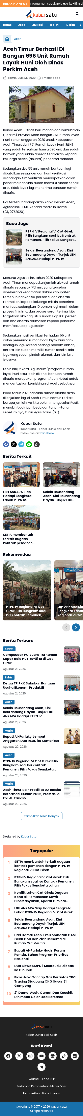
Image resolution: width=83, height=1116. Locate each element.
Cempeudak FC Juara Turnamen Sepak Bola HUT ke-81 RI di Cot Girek (30, 659)
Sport (9, 649)
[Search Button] (78, 14)
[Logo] (41, 1026)
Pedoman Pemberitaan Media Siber (41, 1086)
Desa (21, 25)
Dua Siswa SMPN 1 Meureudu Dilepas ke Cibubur (44, 968)
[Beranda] (7, 39)
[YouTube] (41, 1056)
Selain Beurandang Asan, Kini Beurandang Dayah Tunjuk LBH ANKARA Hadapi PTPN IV (50, 254)
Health (54, 25)
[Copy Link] (37, 444)
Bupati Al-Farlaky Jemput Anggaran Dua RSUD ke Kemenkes (31, 739)
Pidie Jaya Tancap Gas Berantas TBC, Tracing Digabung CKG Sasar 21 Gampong (45, 981)
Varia (9, 731)
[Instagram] (30, 1056)
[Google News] (53, 1056)
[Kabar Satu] (41, 14)
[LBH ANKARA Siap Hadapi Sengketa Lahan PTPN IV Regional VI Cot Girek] (21, 474)
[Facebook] (6, 444)
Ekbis (8, 677)
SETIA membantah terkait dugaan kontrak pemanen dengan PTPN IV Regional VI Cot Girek (20, 539)
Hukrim (70, 25)
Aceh (8, 702)
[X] (14, 444)
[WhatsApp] (29, 444)
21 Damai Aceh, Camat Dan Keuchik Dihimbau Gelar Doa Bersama (43, 995)
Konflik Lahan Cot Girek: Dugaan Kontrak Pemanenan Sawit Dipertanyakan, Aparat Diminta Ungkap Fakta (41, 897)
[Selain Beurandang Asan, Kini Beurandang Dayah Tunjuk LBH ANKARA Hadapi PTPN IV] (14, 256)
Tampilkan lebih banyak (41, 816)
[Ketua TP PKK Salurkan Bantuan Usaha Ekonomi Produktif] (72, 683)
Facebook (47, 433)
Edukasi (37, 25)
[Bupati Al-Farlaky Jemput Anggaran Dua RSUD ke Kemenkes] (72, 736)
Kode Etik (48, 1079)
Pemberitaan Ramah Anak (41, 1093)
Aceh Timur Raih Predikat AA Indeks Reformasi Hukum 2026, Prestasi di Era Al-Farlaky (32, 794)
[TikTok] (64, 1056)
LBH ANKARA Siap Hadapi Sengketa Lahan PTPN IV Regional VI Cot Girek (20, 496)
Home (7, 25)
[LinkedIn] (75, 1056)
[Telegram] (21, 444)
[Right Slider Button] (79, 25)
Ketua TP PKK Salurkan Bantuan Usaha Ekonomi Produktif (29, 685)
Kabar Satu (28, 836)
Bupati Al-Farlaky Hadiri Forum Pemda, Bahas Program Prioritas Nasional (41, 955)
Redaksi (34, 1079)
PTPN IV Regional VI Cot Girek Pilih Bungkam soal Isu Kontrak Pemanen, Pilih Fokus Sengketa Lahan (50, 235)
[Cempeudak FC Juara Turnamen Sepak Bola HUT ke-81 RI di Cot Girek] (72, 654)
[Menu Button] (5, 14)
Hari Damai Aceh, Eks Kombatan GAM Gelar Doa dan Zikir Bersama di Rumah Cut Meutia (45, 939)
